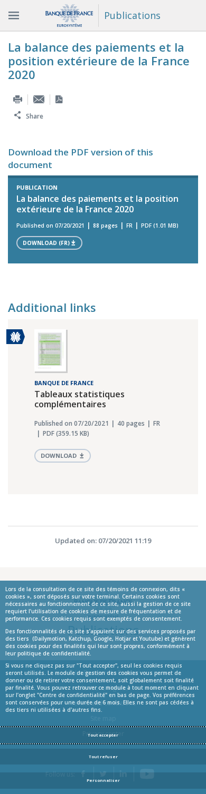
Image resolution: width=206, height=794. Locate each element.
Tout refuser (103, 756)
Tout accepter (103, 735)
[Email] (39, 99)
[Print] (17, 99)
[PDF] (59, 99)
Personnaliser (103, 780)
